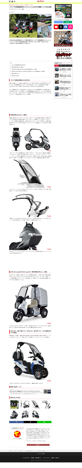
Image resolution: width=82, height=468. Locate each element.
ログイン (58, 22)
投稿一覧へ (38, 444)
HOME (11, 450)
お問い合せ (57, 457)
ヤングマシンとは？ (26, 457)
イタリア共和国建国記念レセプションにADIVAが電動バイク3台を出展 (34, 450)
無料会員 (67, 22)
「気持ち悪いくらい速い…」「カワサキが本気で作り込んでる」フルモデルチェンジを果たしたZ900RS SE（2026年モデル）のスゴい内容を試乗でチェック (65, 76)
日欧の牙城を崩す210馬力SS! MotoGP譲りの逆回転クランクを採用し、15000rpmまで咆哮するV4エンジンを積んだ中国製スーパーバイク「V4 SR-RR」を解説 (65, 88)
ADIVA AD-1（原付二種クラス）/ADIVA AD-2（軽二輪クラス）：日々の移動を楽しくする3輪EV (28, 71)
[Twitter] (30, 422)
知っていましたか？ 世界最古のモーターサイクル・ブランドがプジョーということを (25, 391)
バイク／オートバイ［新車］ (18, 450)
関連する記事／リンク (15, 73)
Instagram (44, 440)
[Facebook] (16, 422)
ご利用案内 (32, 457)
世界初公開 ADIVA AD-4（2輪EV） (17, 67)
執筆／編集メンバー (38, 457)
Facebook (39, 440)
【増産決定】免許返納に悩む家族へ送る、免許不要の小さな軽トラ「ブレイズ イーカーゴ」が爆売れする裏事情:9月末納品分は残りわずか (65, 82)
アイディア (12, 12)
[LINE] (44, 422)
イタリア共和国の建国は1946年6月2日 (18, 64)
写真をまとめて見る (15, 75)
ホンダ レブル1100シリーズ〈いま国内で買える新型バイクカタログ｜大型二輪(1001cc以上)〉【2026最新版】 (65, 95)
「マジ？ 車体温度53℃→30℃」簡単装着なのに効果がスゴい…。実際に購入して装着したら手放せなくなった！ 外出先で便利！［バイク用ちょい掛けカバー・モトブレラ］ (65, 69)
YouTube (34, 440)
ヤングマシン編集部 (21, 9)
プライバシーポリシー (46, 457)
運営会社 (52, 457)
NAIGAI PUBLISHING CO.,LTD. (40, 460)
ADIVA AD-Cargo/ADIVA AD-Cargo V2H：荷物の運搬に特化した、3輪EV (24, 69)
